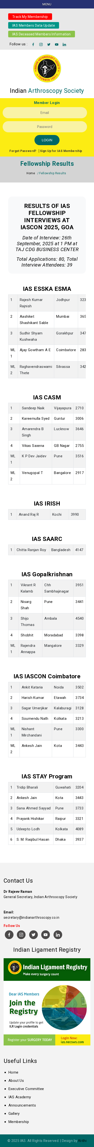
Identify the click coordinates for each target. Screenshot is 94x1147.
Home (31, 173)
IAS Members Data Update (33, 25)
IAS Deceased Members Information (41, 34)
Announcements (22, 1105)
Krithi (82, 1141)
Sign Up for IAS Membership (61, 151)
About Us (16, 1080)
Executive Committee (26, 1089)
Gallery (14, 1113)
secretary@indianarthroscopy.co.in (31, 917)
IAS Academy (19, 1097)
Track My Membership (30, 16)
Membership (18, 1122)
